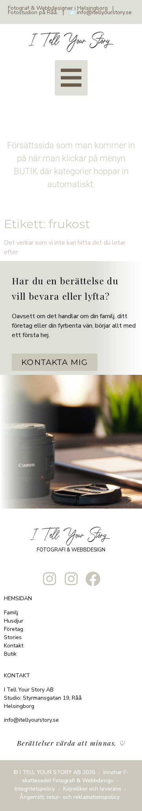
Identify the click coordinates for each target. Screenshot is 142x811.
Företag (13, 629)
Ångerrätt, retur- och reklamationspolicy (69, 797)
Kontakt (13, 645)
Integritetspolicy (35, 789)
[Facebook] (92, 578)
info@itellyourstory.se (104, 12)
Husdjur (13, 621)
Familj (11, 612)
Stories (13, 637)
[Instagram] (49, 578)
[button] (71, 78)
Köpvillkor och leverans (92, 789)
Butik (10, 654)
